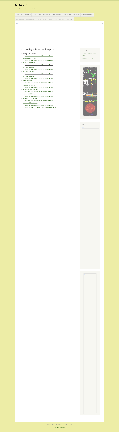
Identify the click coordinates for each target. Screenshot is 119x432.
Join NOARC (46, 14)
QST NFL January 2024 (87, 58)
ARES (55, 19)
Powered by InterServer (59, 427)
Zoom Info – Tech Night (66, 19)
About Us (28, 14)
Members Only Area (87, 14)
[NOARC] (59, 34)
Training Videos (41, 19)
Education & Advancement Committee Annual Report (41, 107)
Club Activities (20, 19)
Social (39, 14)
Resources (76, 14)
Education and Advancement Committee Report (39, 60)
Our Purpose (19, 14)
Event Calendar (56, 14)
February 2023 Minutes (29, 58)
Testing (50, 19)
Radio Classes (30, 19)
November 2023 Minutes (30, 98)
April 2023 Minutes (28, 67)
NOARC (21, 5)
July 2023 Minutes (28, 80)
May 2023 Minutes (28, 71)
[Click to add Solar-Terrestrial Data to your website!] (90, 116)
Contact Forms (67, 14)
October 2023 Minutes (29, 94)
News (34, 14)
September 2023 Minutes (30, 89)
